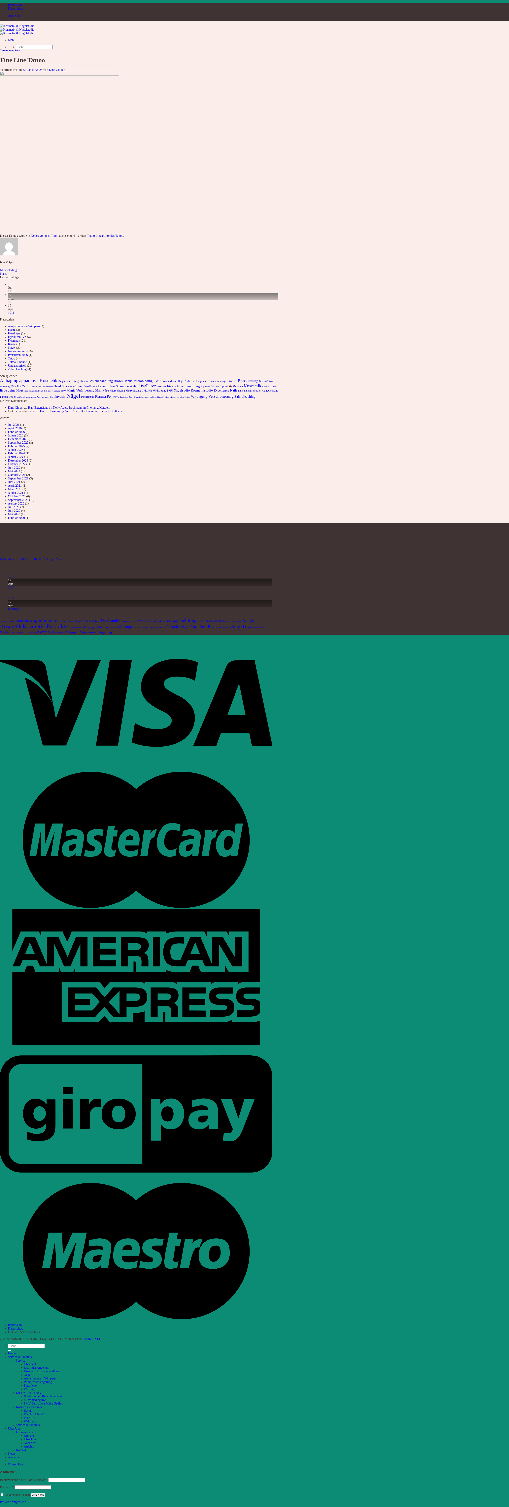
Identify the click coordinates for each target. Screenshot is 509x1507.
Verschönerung (221, 396)
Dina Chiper (56, 69)
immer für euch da (170, 386)
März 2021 (15, 489)
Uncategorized (17, 365)
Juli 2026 (13, 424)
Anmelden (38, 1494)
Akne (12, 620)
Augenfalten (62, 621)
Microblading (8, 270)
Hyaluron (223, 621)
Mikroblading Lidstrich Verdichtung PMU (149, 390)
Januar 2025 (15, 449)
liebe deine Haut (11, 390)
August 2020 (16, 503)
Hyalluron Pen (17, 337)
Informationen (25, 1432)
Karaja (248, 620)
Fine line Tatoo (19, 386)
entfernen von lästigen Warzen (220, 381)
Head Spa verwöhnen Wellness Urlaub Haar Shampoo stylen (96, 386)
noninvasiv (58, 396)
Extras (138, 621)
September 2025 (18, 442)
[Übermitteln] (9, 1350)
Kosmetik (14, 340)
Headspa (13, 609)
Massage (125, 626)
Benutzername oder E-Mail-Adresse (24, 1480)
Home (12, 1353)
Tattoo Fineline (17, 362)
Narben (218, 627)
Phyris (248, 627)
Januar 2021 (15, 492)
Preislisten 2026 (18, 355)
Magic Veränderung (80, 390)
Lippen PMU (60, 391)
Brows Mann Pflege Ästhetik (177, 381)
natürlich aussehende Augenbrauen (33, 397)
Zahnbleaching (17, 369)
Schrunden (258, 627)
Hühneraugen (235, 621)
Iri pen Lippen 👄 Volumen (227, 386)
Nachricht (30, 1443)
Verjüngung (199, 396)
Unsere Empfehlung (28, 1392)
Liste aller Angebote (36, 1367)
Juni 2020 (14, 510)
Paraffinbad (87, 396)
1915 (11, 302)
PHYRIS (29, 1417)
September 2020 (18, 500)
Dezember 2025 (18, 439)
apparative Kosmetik (38, 380)
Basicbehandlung (100, 381)
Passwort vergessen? (13, 1502)
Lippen (93, 627)
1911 (11, 312)
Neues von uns (7, 50)
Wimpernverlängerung (96, 632)
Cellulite (87, 621)
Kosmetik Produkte (45, 626)
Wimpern (72, 632)
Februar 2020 (16, 517)
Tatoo (17, 50)
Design (198, 381)
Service (20, 1360)
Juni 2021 (14, 482)
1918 (11, 291)
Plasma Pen (104, 396)
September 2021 (18, 478)
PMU (116, 396)
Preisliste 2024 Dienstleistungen (134, 397)
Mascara (113, 627)
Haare (12, 329)
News (11, 1453)
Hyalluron (147, 386)
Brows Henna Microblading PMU (137, 381)
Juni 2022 (14, 467)
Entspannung (248, 381)
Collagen (96, 621)
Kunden (266, 387)
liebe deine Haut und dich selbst (38, 391)
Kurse (12, 344)
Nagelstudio (201, 626)
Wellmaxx (58, 632)
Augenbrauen (65, 381)
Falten (146, 621)
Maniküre (102, 390)
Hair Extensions (45, 387)
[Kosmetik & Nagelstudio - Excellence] (17, 29)
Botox (72, 621)
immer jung (192, 386)
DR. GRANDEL (35, 1414)
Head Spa (14, 333)
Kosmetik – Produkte (29, 1407)
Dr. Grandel (110, 620)
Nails (3, 273)
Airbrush (4, 621)
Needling (226, 627)
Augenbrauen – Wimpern (24, 326)
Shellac (5, 632)
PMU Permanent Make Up (41, 1403)
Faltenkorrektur (157, 621)
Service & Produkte (20, 1357)
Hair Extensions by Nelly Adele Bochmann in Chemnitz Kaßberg (69, 407)
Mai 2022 (14, 471)
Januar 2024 (15, 457)
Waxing (43, 632)
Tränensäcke (30, 633)
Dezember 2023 (18, 460)
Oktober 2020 (16, 496)
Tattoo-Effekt (17, 633)
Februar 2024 (16, 453)
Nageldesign (178, 626)
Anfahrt (29, 1446)
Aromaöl (22, 621)
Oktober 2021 (16, 474)
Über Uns (14, 1428)
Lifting (85, 627)
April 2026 (15, 428)
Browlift (79, 621)
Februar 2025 (16, 446)
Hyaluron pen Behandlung (40, 1396)
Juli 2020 (13, 507)
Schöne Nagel (156, 397)
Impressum (15, 5)
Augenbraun (81, 381)
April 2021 (15, 485)
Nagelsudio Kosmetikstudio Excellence (201, 390)
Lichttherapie (75, 627)
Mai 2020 (14, 514)
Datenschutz (15, 8)
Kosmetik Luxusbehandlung (41, 1371)
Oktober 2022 (16, 464)
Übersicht (30, 1364)
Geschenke (204, 621)
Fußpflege (189, 620)
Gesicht (214, 620)
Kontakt (29, 1435)
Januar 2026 (15, 435)
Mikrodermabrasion (157, 627)
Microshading (140, 627)
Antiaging (9, 380)
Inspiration (206, 387)
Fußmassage (171, 620)
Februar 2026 (16, 431)
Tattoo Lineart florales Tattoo (105, 235)
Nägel (12, 347)
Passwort (7, 1487)
